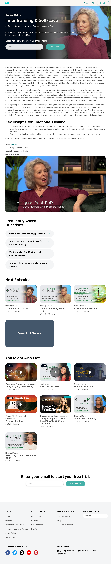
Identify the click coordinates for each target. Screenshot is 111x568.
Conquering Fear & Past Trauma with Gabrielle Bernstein (53, 421)
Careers (34, 521)
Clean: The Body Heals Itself (52, 309)
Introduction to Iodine (86, 308)
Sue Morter (16, 144)
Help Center (36, 516)
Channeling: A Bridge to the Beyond (20, 384)
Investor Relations (65, 516)
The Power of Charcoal (18, 308)
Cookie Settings (12, 537)
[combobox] (95, 516)
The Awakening (14, 421)
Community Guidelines (14, 525)
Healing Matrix (13, 15)
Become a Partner (65, 525)
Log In (103, 3)
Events (34, 529)
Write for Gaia (37, 525)
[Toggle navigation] (2, 3)
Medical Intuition (83, 386)
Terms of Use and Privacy (16, 529)
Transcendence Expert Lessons (53, 416)
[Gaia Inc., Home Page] (9, 2)
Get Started (55, 47)
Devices (8, 521)
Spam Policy (10, 533)
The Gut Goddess (49, 386)
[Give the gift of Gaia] (93, 3)
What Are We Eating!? (86, 418)
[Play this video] (21, 372)
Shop (59, 521)
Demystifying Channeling (19, 386)
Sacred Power (80, 384)
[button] (30, 233)
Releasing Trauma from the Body (20, 456)
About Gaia (10, 516)
